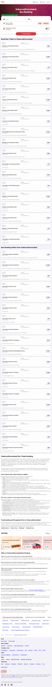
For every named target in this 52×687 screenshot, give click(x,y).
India (2, 664)
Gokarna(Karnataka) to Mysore (9, 275)
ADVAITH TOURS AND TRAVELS (26, 103)
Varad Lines (4, 49)
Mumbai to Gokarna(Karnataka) (9, 110)
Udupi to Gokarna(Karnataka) (9, 153)
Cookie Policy (23, 654)
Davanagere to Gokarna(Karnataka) (10, 185)
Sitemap (30, 650)
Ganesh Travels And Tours (7, 103)
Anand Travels (5, 81)
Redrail (8, 659)
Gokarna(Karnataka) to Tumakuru (10, 372)
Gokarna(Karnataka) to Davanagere (10, 340)
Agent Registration (18, 645)
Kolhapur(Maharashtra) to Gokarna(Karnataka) (13, 131)
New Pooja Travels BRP (11, 60)
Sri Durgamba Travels (30, 49)
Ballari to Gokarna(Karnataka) (9, 174)
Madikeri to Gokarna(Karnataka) (10, 228)
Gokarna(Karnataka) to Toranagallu (10, 393)
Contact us (10, 645)
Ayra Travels (16, 135)
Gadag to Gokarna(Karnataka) (9, 207)
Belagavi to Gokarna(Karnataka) (10, 196)
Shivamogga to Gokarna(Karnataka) (11, 164)
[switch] (47, 29)
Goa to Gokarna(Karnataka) (8, 88)
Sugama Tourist (10, 49)
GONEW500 (28, 547)
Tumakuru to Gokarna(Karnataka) (10, 121)
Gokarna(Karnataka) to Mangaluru (10, 329)
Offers (35, 650)
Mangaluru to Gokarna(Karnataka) (10, 142)
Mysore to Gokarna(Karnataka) (9, 67)
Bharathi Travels (20, 60)
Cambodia (32, 664)
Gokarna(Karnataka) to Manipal (9, 436)
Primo (44, 650)
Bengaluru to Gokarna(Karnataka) (10, 45)
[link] (11, 543)
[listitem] (3, 538)
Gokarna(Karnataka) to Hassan (9, 383)
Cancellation (12, 650)
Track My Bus (4, 650)
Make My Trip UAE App (26, 659)
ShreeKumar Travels (13, 70)
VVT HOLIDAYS (32, 70)
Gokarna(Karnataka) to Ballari (9, 426)
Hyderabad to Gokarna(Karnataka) (10, 56)
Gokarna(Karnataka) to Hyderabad (10, 265)
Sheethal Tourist (27, 60)
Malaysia (20, 664)
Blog (40, 650)
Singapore (13, 664)
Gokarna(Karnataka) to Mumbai (9, 297)
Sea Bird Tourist (17, 49)
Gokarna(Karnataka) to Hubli (9, 404)
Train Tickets (11, 641)
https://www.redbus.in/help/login (36, 590)
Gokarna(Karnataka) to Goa (8, 318)
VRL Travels (22, 49)
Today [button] (39, 23)
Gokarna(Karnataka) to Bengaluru (10, 254)
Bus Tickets (4, 641)
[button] (14, 19)
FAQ (26, 650)
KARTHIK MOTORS (18, 81)
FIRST (48, 547)
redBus (3, 659)
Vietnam (26, 664)
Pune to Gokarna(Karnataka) (9, 78)
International (4, 667)
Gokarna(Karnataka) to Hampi (9, 308)
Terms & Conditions (6, 654)
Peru (43, 664)
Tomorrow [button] (45, 23)
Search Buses (27, 33)
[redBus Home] (2, 2)
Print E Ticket (20, 650)
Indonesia (7, 664)
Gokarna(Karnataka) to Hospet (9, 361)
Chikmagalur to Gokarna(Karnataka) (11, 239)
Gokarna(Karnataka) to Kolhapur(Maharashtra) (13, 350)
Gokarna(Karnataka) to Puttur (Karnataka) (12, 447)
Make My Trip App (15, 659)
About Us (3, 645)
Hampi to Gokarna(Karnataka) (9, 217)
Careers (27, 645)
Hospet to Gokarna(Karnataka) (9, 99)
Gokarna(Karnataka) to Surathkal (10, 415)
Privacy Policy (15, 654)
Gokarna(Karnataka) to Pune (9, 286)
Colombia (38, 664)
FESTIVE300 (8, 547)
